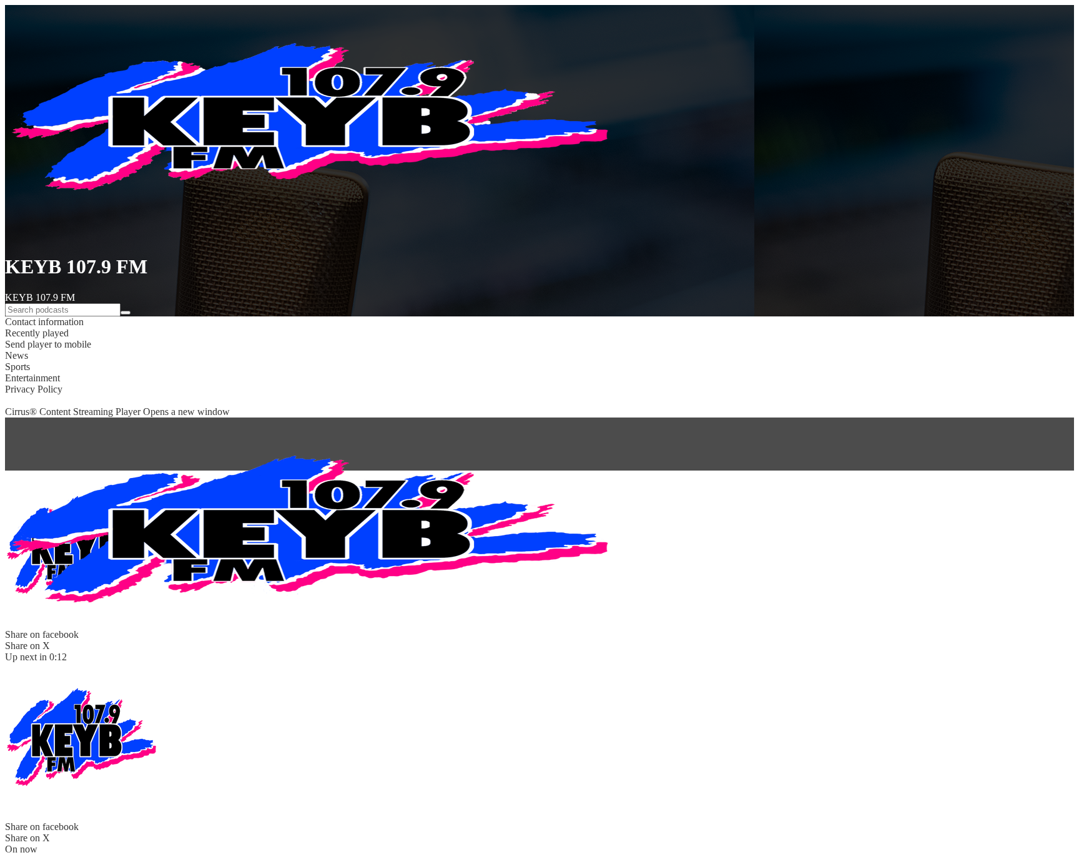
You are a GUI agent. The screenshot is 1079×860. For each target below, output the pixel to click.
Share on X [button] (27, 838)
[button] (539, 322)
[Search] (126, 313)
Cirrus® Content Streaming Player (117, 411)
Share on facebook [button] (42, 826)
